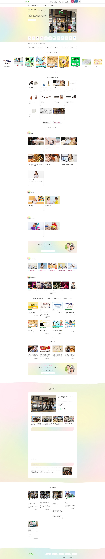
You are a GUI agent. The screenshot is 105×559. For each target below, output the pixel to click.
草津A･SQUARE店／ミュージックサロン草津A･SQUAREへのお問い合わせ (41, 413)
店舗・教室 (55, 2)
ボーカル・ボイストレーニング (33, 181)
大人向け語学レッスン (48, 205)
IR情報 (53, 554)
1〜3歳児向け (63, 164)
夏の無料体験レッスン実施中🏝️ (57, 330)
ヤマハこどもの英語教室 (51, 270)
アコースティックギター (53, 147)
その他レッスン (31, 218)
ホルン (68, 91)
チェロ (33, 102)
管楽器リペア (30, 330)
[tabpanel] (53, 62)
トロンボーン (31, 165)
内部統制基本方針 (64, 557)
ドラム (63, 147)
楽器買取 (41, 352)
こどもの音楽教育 (64, 162)
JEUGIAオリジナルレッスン (71, 270)
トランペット (40, 164)
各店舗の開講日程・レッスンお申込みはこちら (48, 373)
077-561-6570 (61, 403)
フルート (33, 164)
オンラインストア (67, 2)
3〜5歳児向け (68, 164)
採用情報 (67, 554)
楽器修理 (29, 352)
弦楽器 (46, 162)
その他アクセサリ (71, 102)
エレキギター (47, 147)
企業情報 (47, 554)
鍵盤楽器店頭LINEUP (19, 66)
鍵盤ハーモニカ (59, 102)
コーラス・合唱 (40, 181)
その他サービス (56, 47)
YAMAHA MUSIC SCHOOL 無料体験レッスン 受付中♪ (30, 67)
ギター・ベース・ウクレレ (48, 146)
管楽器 (29, 162)
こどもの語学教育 (31, 205)
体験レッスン (72, 2)
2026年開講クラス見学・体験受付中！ (8, 67)
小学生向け (71, 164)
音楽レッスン (31, 133)
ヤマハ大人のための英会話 (61, 270)
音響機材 (67, 102)
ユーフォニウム (71, 90)
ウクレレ (44, 90)
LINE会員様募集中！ (65, 67)
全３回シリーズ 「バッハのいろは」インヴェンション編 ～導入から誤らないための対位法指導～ (98, 67)
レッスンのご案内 (39, 47)
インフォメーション (48, 47)
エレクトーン (33, 147)
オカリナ (35, 165)
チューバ (75, 90)
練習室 (66, 352)
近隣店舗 (72, 47)
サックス (30, 164)
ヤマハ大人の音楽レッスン (41, 270)
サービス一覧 (59, 2)
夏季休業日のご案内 (55, 310)
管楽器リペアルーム (42, 67)
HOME (29, 43)
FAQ (72, 554)
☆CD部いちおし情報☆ (31, 312)
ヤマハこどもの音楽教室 (31, 270)
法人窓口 (60, 554)
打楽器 (63, 146)
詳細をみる (35, 315)
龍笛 (43, 102)
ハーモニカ (55, 102)
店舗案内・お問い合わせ (64, 47)
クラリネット (36, 164)
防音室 (29, 116)
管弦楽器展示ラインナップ (53, 67)
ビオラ (36, 102)
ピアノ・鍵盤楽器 (31, 146)
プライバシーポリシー (59, 557)
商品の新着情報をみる (46, 122)
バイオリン (30, 102)
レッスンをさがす (51, 2)
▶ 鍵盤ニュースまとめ (43, 330)
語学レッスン (31, 192)
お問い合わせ (76, 2)
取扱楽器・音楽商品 (31, 47)
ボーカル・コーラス (31, 179)
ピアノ (29, 147)
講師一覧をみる (52, 293)
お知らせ (63, 2)
